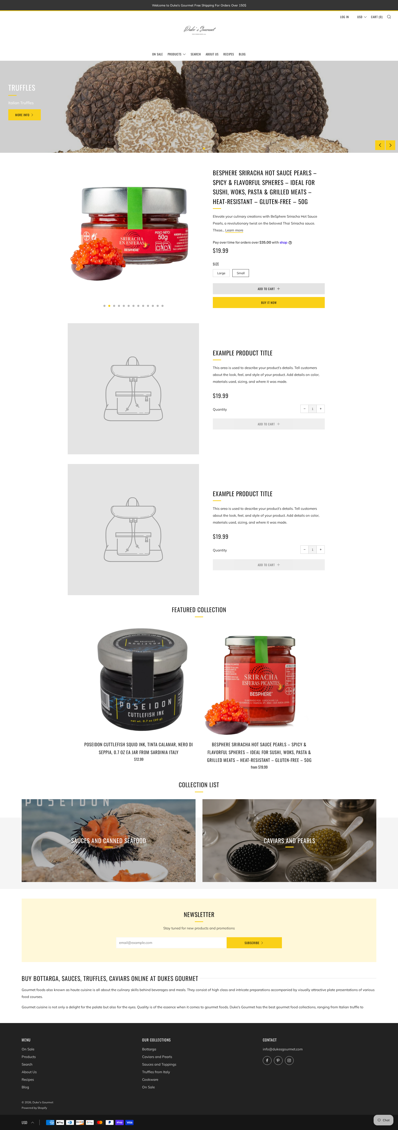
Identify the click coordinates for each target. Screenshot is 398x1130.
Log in (344, 16)
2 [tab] (199, 148)
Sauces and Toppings (159, 1064)
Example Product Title (243, 352)
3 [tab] (204, 148)
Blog (242, 54)
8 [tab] (138, 306)
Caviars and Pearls (157, 1057)
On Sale (157, 54)
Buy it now (269, 302)
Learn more (234, 230)
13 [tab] (162, 306)
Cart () (377, 16)
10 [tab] (148, 306)
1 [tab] (194, 148)
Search (196, 54)
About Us (212, 54)
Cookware (150, 1079)
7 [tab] (133, 306)
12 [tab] (158, 306)
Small (241, 273)
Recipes (228, 54)
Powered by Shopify (34, 1108)
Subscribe (252, 942)
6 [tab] (129, 306)
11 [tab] (153, 306)
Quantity (220, 409)
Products (174, 54)
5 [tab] (124, 306)
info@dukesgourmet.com (283, 1049)
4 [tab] (119, 306)
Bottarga (149, 1049)
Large (221, 273)
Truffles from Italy (156, 1072)
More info (22, 114)
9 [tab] (143, 306)
